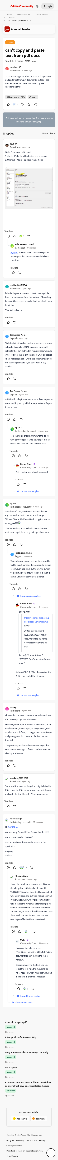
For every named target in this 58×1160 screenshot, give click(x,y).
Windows (32, 97)
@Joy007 (14, 252)
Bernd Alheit (26, 464)
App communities (23, 14)
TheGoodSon (21, 875)
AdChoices (13, 1156)
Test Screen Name (18, 334)
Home (9, 14)
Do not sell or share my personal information (24, 1151)
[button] (6, 7)
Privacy (42, 1140)
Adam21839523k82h (24, 244)
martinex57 (15, 67)
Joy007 (13, 143)
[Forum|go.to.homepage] (21, 6)
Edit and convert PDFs (16, 97)
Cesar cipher (11, 1067)
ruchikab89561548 (18, 285)
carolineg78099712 (19, 777)
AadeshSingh (16, 818)
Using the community (15, 1140)
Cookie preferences (14, 1145)
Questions (11, 17)
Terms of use (32, 1140)
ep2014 (18, 427)
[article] (29, 190)
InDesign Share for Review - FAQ (20, 1037)
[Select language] (37, 6)
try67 (22, 939)
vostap (13, 707)
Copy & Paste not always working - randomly (26, 1052)
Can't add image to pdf (16, 1022)
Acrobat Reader (41, 14)
